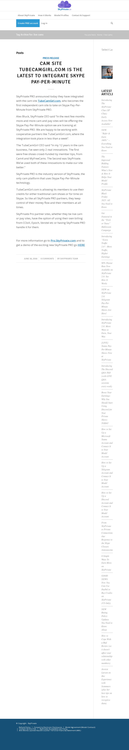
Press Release (51, 58)
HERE (81, 245)
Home (99, 35)
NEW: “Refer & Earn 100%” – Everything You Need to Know (106, 140)
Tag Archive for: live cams (29, 34)
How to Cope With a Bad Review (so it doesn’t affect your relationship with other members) (106, 649)
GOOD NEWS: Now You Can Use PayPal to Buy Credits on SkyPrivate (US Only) (106, 589)
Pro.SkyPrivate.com (63, 240)
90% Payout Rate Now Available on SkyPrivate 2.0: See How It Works (107, 273)
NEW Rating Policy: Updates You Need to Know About (106, 619)
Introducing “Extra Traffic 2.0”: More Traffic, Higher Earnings (106, 246)
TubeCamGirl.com (49, 101)
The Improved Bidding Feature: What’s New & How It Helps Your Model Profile (106, 170)
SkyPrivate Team (69, 258)
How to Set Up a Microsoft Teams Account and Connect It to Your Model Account (107, 443)
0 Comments (47, 258)
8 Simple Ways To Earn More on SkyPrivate (106, 562)
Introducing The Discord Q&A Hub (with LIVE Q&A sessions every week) (107, 376)
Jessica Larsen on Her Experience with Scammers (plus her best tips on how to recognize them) (106, 686)
